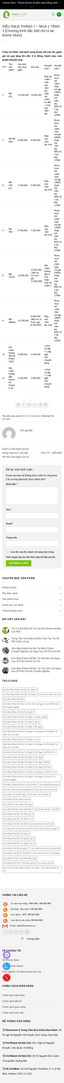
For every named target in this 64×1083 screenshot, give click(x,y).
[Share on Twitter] (29, 405)
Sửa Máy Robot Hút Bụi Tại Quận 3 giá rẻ (21, 722)
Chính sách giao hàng (13, 1007)
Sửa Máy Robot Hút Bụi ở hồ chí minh (19, 784)
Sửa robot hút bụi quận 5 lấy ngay (17, 804)
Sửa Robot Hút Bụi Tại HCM (15, 824)
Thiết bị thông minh (12, 610)
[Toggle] (60, 587)
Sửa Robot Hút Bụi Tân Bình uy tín (18, 819)
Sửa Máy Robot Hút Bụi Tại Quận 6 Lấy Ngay (23, 757)
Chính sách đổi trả (11, 1001)
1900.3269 (33, 903)
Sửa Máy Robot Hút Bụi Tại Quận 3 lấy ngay (22, 727)
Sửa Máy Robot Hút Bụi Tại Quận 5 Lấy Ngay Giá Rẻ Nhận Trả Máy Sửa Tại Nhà (30, 745)
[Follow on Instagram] (10, 932)
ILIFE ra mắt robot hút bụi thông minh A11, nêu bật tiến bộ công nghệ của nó (15, 453)
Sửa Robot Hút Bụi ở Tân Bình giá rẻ (19, 863)
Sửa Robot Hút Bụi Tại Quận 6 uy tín (19, 843)
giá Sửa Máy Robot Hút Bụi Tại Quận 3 (20, 689)
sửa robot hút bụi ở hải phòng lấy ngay (20, 858)
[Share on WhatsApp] (18, 405)
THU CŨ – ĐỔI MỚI (51, 453)
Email (9, 523)
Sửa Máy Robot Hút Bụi (13, 699)
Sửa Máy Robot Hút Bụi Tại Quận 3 (18, 712)
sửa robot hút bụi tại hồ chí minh (17, 829)
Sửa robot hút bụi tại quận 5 (46, 829)
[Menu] (59, 14)
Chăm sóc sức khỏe (12, 605)
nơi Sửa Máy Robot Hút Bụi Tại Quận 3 (20, 694)
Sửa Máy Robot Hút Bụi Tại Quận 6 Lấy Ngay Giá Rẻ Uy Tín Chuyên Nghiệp (29, 778)
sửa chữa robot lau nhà (50, 694)
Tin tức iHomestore (32, 416)
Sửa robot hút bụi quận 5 (39, 794)
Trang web (11, 537)
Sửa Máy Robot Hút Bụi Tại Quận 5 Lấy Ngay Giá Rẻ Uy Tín (29, 752)
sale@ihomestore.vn (26, 926)
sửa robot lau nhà (45, 863)
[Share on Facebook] (23, 405)
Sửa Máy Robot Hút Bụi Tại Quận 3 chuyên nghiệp (25, 717)
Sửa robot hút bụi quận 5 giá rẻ (16, 799)
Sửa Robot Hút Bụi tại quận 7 (16, 848)
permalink (6, 419)
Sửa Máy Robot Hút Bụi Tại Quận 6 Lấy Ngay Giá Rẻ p (27, 767)
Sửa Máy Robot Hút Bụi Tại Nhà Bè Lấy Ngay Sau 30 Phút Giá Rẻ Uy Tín (35, 660)
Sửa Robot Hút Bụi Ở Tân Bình (16, 853)
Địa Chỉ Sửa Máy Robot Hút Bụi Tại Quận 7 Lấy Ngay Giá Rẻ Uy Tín (31, 869)
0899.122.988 (24, 1073)
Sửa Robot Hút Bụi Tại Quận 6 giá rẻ (19, 838)
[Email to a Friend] (34, 405)
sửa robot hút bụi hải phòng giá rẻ (17, 789)
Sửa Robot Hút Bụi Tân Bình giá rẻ (18, 814)
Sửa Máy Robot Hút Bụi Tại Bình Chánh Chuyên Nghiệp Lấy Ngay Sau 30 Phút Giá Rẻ (35, 650)
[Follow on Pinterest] (27, 932)
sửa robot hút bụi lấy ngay (14, 794)
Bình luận (11, 484)
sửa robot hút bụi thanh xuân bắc (17, 809)
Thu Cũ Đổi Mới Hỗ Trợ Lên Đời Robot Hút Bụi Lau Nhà (36, 630)
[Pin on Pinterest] (40, 405)
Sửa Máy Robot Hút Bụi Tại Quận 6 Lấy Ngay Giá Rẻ (26, 762)
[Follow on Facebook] (5, 932)
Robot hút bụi (9, 587)
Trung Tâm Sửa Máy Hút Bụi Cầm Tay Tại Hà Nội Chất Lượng (35, 640)
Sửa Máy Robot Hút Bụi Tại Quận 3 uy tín (21, 739)
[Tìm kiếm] (53, 14)
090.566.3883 (45, 903)
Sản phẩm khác (10, 599)
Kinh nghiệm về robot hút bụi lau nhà (21, 971)
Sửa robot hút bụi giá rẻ (49, 784)
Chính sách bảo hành (13, 995)
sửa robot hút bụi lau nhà (46, 789)
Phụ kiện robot (10, 593)
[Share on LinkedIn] (45, 405)
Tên (8, 510)
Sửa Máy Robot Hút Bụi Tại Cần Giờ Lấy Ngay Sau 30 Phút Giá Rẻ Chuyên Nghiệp (36, 670)
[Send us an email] (21, 932)
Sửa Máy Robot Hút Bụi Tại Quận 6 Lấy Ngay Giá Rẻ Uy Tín (29, 772)
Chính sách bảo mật (12, 1012)
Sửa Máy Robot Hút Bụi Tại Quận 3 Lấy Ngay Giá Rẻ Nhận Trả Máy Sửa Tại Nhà (30, 733)
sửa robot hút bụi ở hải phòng (46, 853)
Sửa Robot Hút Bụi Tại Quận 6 (16, 833)
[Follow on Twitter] (16, 932)
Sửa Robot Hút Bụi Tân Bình (47, 809)
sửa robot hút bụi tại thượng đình (45, 848)
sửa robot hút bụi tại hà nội (42, 824)
